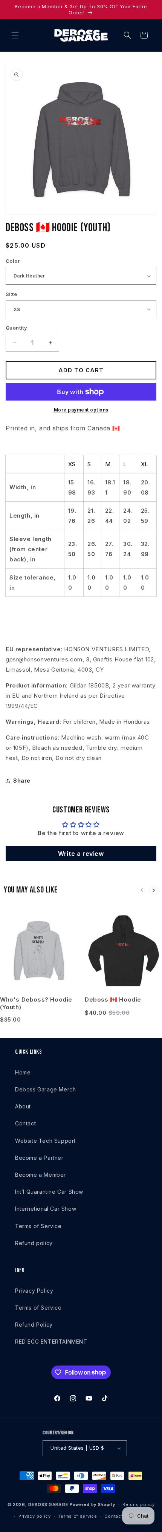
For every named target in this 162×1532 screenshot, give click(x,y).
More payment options (81, 410)
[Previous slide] (141, 890)
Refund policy (34, 1243)
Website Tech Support (45, 1140)
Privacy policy (34, 1516)
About (23, 1106)
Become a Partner (39, 1157)
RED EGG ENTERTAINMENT (51, 1341)
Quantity (16, 328)
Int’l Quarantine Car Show (49, 1191)
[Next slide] (153, 890)
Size (11, 294)
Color (13, 261)
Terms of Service (38, 1226)
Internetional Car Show (45, 1208)
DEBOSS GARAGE (48, 1504)
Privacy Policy (34, 1290)
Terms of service (77, 1516)
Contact (25, 1123)
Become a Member (40, 1174)
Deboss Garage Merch (45, 1089)
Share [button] (22, 780)
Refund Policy (34, 1324)
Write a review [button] (81, 853)
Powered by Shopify (92, 1504)
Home (23, 1072)
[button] (15, 35)
